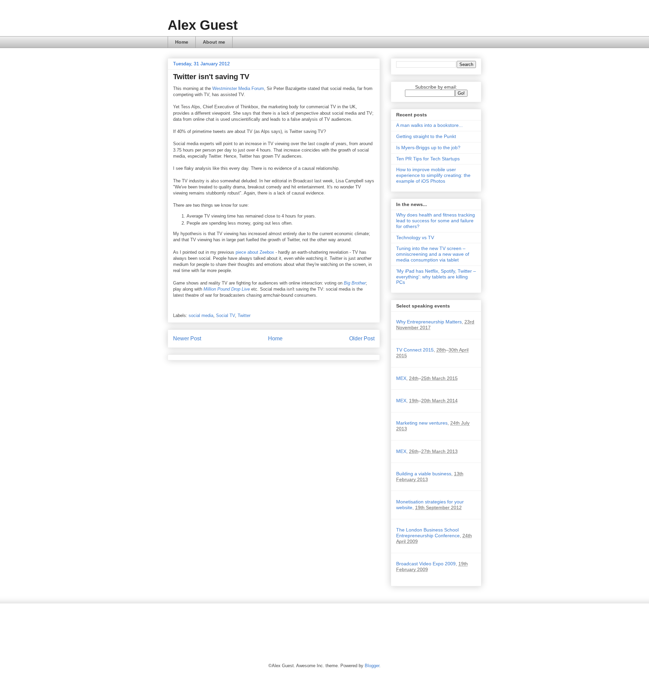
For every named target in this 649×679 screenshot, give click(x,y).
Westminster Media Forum (238, 88)
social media (201, 315)
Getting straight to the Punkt (426, 136)
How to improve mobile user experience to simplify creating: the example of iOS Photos (433, 175)
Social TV (225, 315)
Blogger (372, 665)
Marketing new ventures (422, 423)
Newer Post (187, 338)
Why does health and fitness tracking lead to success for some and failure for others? (435, 220)
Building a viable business (423, 473)
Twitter (244, 315)
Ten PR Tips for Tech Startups (428, 158)
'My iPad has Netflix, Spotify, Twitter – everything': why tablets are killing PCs (436, 276)
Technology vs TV (415, 237)
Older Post (362, 338)
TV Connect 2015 (415, 350)
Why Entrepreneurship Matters (429, 321)
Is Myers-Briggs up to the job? (428, 147)
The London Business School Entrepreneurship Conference (428, 532)
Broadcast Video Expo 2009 (426, 563)
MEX (401, 378)
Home (181, 42)
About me (214, 42)
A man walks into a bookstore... (429, 125)
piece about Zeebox (255, 252)
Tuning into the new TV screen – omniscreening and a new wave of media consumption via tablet (432, 254)
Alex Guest (203, 25)
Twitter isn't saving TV (211, 76)
